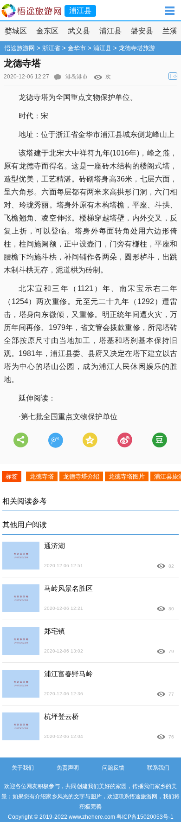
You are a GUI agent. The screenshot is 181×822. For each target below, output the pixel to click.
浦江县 (110, 31)
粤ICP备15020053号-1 (145, 817)
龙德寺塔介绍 (81, 476)
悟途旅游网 (20, 48)
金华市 (77, 48)
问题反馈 (113, 767)
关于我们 (23, 767)
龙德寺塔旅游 (137, 48)
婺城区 (16, 31)
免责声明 (68, 767)
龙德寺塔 (42, 476)
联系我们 (158, 767)
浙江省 (51, 48)
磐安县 (142, 31)
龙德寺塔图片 (127, 476)
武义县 (79, 31)
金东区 (47, 31)
